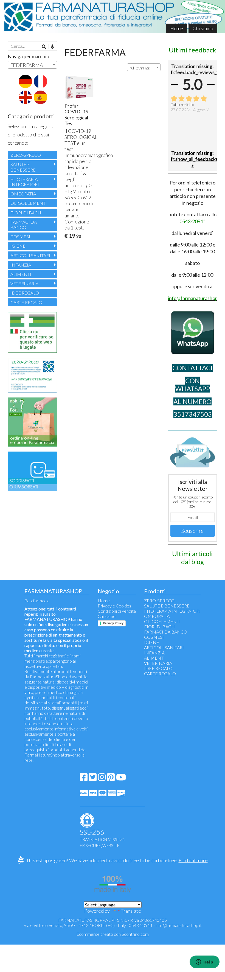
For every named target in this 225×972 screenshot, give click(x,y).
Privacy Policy (113, 623)
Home (176, 28)
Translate (131, 911)
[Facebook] (84, 778)
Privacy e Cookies (114, 605)
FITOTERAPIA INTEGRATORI (24, 182)
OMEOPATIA (23, 193)
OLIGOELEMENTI (28, 203)
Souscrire (192, 530)
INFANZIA (20, 264)
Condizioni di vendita (117, 611)
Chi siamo (203, 28)
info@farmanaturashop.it (179, 925)
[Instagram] (102, 778)
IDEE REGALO (24, 292)
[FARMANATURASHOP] (112, 16)
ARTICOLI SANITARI (30, 255)
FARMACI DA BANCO (23, 224)
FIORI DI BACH (25, 212)
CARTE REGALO (26, 302)
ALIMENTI (20, 274)
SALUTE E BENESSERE (23, 167)
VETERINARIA (24, 283)
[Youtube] (121, 778)
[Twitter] (93, 778)
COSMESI (20, 236)
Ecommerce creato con (112, 934)
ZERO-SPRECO (25, 155)
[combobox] (144, 67)
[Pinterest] (111, 778)
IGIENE (18, 245)
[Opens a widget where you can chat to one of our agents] (204, 962)
